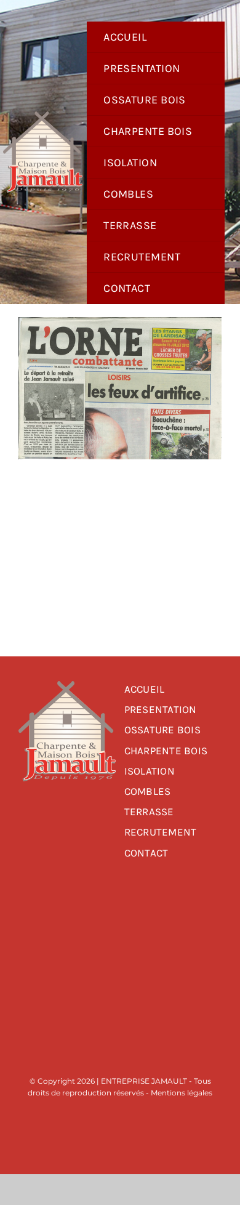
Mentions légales (181, 1092)
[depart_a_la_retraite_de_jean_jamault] (120, 322)
